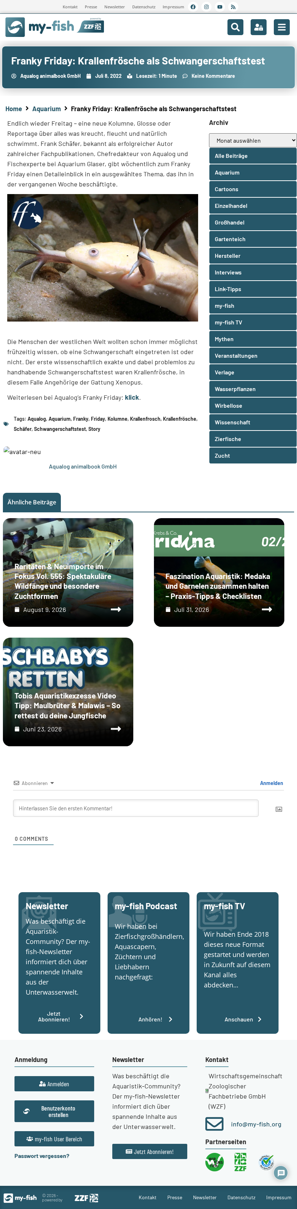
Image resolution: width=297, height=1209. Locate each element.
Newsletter (114, 6)
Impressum (173, 6)
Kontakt (70, 6)
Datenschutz (143, 6)
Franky (80, 419)
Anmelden (271, 783)
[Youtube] (220, 7)
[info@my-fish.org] (214, 1124)
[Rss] (233, 7)
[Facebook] (193, 7)
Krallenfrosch (145, 419)
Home (13, 109)
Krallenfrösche (179, 419)
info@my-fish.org (256, 1124)
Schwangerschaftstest (60, 429)
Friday (98, 419)
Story (94, 429)
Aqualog (37, 419)
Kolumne (117, 419)
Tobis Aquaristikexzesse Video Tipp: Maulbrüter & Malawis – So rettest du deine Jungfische (67, 705)
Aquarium (46, 109)
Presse (91, 6)
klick (132, 397)
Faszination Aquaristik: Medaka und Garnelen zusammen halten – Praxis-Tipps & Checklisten (218, 585)
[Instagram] (206, 7)
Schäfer (23, 429)
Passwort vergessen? (41, 1155)
